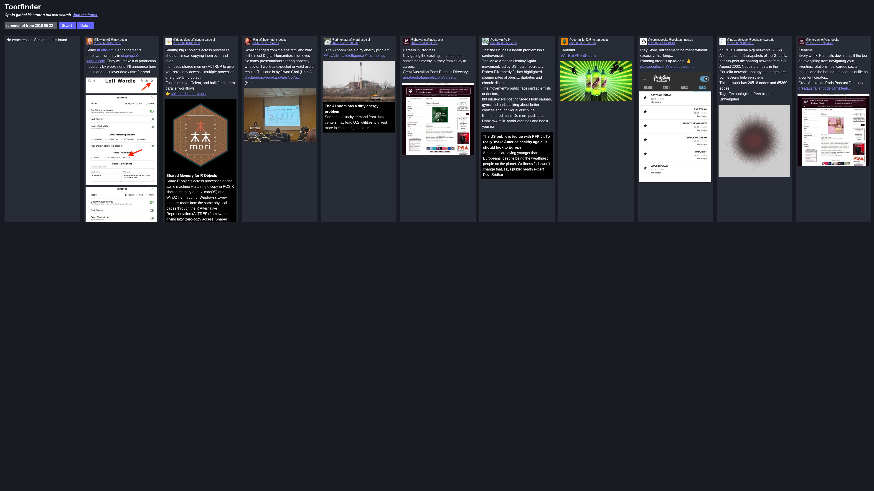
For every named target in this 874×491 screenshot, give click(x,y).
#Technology (375, 56)
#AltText (567, 56)
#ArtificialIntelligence (347, 56)
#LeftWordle (107, 50)
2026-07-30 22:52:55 (503, 43)
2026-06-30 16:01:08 (582, 43)
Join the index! (85, 15)
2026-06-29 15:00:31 (345, 43)
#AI (326, 56)
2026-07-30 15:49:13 (661, 43)
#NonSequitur (586, 56)
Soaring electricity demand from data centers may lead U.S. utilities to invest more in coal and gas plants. (356, 117)
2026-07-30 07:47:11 (265, 43)
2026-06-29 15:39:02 (107, 43)
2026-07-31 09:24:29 (819, 43)
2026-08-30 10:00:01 (186, 43)
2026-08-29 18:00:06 (740, 43)
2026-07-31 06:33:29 (424, 43)
